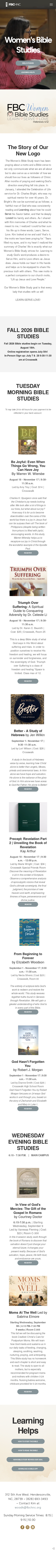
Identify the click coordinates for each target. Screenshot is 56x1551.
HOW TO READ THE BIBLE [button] (27, 1450)
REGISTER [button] (28, 553)
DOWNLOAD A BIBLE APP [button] (28, 1469)
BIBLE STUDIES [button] (28, 63)
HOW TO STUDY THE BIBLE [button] (28, 1441)
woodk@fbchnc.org (28, 1507)
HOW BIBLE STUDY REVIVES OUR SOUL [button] (28, 1459)
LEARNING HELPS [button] (28, 72)
